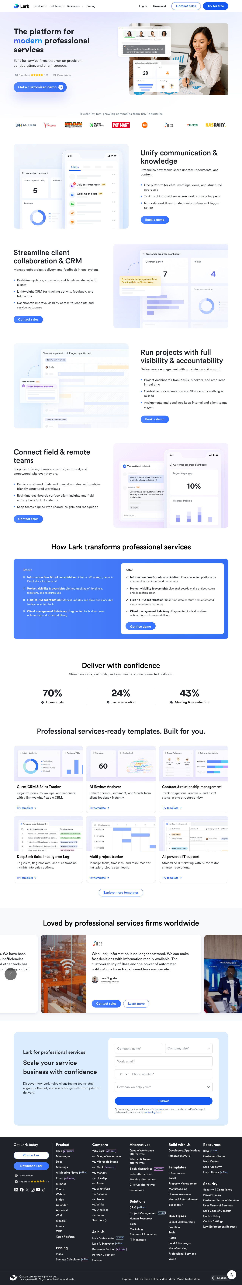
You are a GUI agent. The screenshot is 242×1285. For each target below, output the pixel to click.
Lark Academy (212, 1166)
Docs (59, 1161)
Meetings (62, 1167)
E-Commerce (177, 1173)
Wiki (59, 1215)
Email (59, 1178)
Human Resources (141, 1218)
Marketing (136, 1229)
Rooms (60, 1189)
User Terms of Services (218, 1205)
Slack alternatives (141, 1168)
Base (59, 1151)
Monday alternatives (143, 1179)
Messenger (63, 1156)
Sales (133, 1224)
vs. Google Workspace (106, 1156)
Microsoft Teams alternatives (140, 1161)
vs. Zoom (98, 1215)
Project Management (143, 1213)
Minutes (61, 1183)
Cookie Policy (211, 1216)
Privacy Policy (212, 1195)
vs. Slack (98, 1167)
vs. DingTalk (100, 1210)
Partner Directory (103, 1254)
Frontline (174, 1227)
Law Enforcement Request (220, 1226)
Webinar (61, 1194)
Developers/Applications (184, 1150)
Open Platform (65, 1236)
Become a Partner (103, 1249)
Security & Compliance (217, 1189)
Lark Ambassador (103, 1238)
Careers (97, 1260)
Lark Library (211, 1172)
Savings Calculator (68, 1259)
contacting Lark (152, 1112)
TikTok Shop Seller (146, 1279)
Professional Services (182, 1253)
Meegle (61, 1220)
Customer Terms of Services (221, 1200)
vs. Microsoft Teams (105, 1161)
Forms (60, 1226)
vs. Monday (99, 1173)
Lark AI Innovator (103, 1243)
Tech (172, 1232)
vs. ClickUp (99, 1178)
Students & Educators (143, 1234)
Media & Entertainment (183, 1199)
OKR (59, 1231)
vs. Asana (98, 1183)
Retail (172, 1178)
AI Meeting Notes (67, 1172)
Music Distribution (188, 1279)
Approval (62, 1210)
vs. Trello (98, 1199)
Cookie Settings (213, 1221)
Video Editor (167, 1279)
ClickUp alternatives (143, 1184)
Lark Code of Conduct (217, 1210)
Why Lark (98, 1151)
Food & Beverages (180, 1243)
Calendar (62, 1205)
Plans (59, 1254)
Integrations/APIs (180, 1156)
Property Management (183, 1183)
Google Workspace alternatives (142, 1152)
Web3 (172, 1259)
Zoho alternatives (141, 1174)
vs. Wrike (98, 1204)
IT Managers (138, 1239)
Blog (206, 1151)
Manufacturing (178, 1189)
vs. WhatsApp (101, 1188)
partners (159, 1109)
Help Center (211, 1161)
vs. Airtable (99, 1194)
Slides (60, 1199)
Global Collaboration (182, 1222)
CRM (133, 1207)
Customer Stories (214, 1156)
